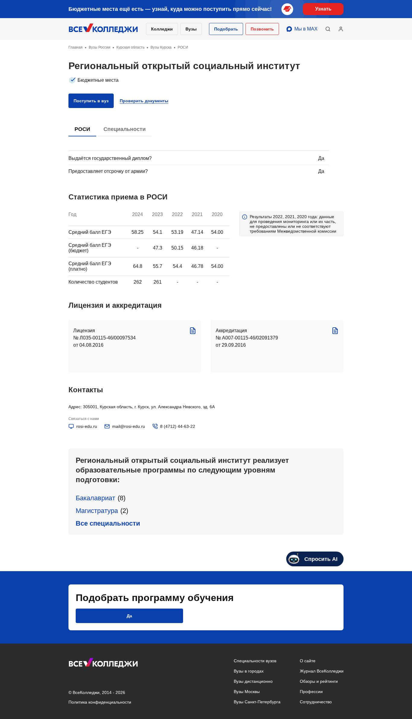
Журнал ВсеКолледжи (322, 671)
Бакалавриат (95, 498)
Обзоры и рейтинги (319, 681)
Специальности (124, 129)
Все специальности (108, 523)
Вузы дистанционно (253, 681)
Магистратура (97, 510)
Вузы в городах (249, 671)
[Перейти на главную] (103, 29)
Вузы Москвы (247, 691)
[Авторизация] (341, 29)
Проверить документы (144, 100)
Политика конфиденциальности (99, 702)
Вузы (191, 29)
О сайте (307, 660)
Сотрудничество (316, 701)
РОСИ (82, 129)
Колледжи (162, 29)
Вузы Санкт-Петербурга (257, 701)
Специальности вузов (255, 660)
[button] (226, 29)
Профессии (311, 691)
